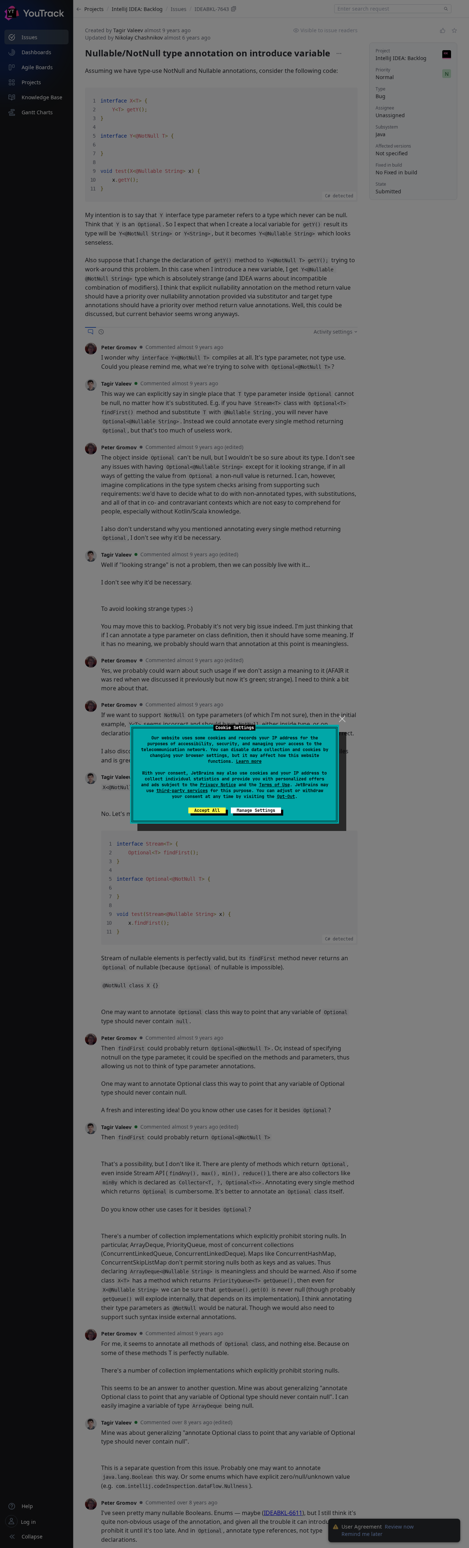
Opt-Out (286, 796)
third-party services (182, 791)
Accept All (207, 810)
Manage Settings (256, 810)
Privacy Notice (218, 785)
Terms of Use (274, 785)
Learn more (249, 761)
